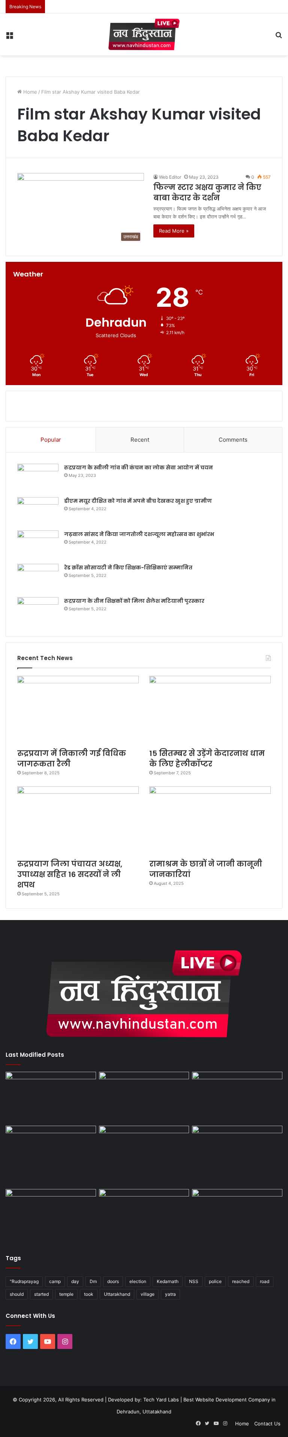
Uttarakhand (117, 1294)
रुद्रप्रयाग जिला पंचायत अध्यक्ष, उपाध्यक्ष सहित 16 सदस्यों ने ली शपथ (69, 874)
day (75, 1281)
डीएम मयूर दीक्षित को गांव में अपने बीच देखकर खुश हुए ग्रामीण (138, 501)
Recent (139, 439)
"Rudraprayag (24, 1281)
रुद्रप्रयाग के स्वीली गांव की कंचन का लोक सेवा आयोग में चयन (138, 467)
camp (55, 1281)
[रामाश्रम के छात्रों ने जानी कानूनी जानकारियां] (210, 820)
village (147, 1294)
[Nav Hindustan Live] (144, 34)
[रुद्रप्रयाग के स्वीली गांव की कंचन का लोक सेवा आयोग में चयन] (37, 478)
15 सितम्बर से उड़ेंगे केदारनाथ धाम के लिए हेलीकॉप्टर (207, 758)
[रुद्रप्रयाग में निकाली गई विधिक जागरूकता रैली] (78, 710)
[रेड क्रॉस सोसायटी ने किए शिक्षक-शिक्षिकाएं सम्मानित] (37, 578)
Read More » (174, 231)
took (88, 1294)
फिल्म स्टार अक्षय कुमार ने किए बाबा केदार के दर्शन (207, 192)
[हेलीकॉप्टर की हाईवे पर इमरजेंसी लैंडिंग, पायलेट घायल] (144, 1214)
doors (113, 1281)
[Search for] (278, 37)
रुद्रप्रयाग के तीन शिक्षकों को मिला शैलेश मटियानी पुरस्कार (134, 601)
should (17, 1294)
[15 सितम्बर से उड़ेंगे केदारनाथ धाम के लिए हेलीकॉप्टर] (210, 710)
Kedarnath (167, 1281)
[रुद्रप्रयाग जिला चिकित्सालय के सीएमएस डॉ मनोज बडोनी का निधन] (237, 1156)
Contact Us (267, 1424)
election (137, 1281)
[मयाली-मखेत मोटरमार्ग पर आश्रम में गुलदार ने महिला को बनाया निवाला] (51, 1214)
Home (29, 92)
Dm (93, 1281)
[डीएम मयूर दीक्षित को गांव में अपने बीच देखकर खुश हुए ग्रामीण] (37, 511)
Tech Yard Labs (161, 1400)
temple (66, 1294)
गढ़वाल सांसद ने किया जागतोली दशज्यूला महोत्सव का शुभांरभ (139, 534)
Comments (233, 439)
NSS (193, 1281)
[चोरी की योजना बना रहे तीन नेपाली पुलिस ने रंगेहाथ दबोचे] (237, 1214)
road (264, 1281)
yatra (170, 1294)
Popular (50, 439)
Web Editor (170, 177)
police (215, 1281)
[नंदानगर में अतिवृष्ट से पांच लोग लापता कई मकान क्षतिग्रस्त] (51, 1097)
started (41, 1294)
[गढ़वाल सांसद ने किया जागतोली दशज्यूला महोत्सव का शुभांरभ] (37, 544)
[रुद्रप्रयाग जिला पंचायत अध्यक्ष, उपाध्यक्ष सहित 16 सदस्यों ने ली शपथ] (78, 820)
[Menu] (9, 37)
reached (240, 1281)
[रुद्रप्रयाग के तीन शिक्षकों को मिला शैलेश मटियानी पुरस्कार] (37, 611)
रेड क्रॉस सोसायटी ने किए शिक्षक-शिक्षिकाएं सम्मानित (128, 567)
